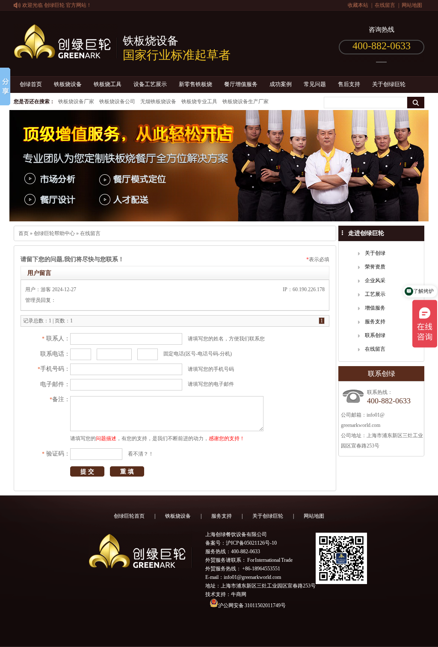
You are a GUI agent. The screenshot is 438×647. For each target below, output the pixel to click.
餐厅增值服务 (240, 84)
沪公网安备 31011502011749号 (252, 605)
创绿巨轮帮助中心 (54, 233)
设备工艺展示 (150, 84)
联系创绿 (375, 335)
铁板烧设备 (68, 84)
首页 (23, 233)
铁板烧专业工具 (199, 101)
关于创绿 (375, 253)
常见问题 (315, 84)
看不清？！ (141, 454)
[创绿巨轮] (66, 54)
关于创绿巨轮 (388, 84)
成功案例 (280, 84)
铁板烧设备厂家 (76, 101)
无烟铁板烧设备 (158, 101)
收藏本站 (358, 5)
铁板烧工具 (107, 84)
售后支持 (349, 84)
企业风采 (375, 280)
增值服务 (375, 308)
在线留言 (385, 5)
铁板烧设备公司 (117, 101)
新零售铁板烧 (195, 84)
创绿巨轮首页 (129, 516)
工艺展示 (375, 294)
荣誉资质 (375, 267)
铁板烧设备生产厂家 (245, 101)
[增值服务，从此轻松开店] (219, 165)
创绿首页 (31, 84)
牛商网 (238, 594)
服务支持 (375, 322)
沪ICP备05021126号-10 (251, 543)
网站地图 (412, 5)
